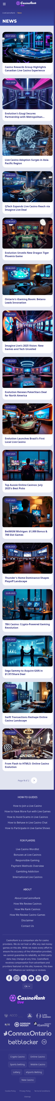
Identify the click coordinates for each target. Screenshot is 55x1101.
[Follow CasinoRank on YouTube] (31, 978)
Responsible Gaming (27, 860)
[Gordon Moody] (22, 1024)
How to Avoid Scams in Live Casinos (27, 817)
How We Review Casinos (28, 903)
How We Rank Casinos (27, 909)
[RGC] (7, 1024)
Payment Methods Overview (27, 866)
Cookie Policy (10, 1091)
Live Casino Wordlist (27, 849)
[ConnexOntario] (27, 1033)
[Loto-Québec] (43, 1015)
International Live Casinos (27, 877)
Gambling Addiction (27, 871)
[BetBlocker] (23, 1041)
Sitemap (27, 1096)
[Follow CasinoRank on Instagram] (16, 978)
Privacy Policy (25, 1091)
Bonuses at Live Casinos (27, 854)
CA (26, 986)
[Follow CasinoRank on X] (24, 978)
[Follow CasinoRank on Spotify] (38, 978)
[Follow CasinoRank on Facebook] (9, 978)
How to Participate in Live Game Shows (27, 828)
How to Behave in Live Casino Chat (27, 822)
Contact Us (27, 926)
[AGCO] (14, 1015)
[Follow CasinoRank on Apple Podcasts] (46, 978)
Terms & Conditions (42, 1091)
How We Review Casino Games (27, 914)
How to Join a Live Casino (27, 806)
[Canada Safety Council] (30, 1015)
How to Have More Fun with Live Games (28, 811)
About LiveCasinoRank (27, 898)
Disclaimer (27, 920)
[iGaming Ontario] (42, 1024)
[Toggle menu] (4, 4)
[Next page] (34, 780)
